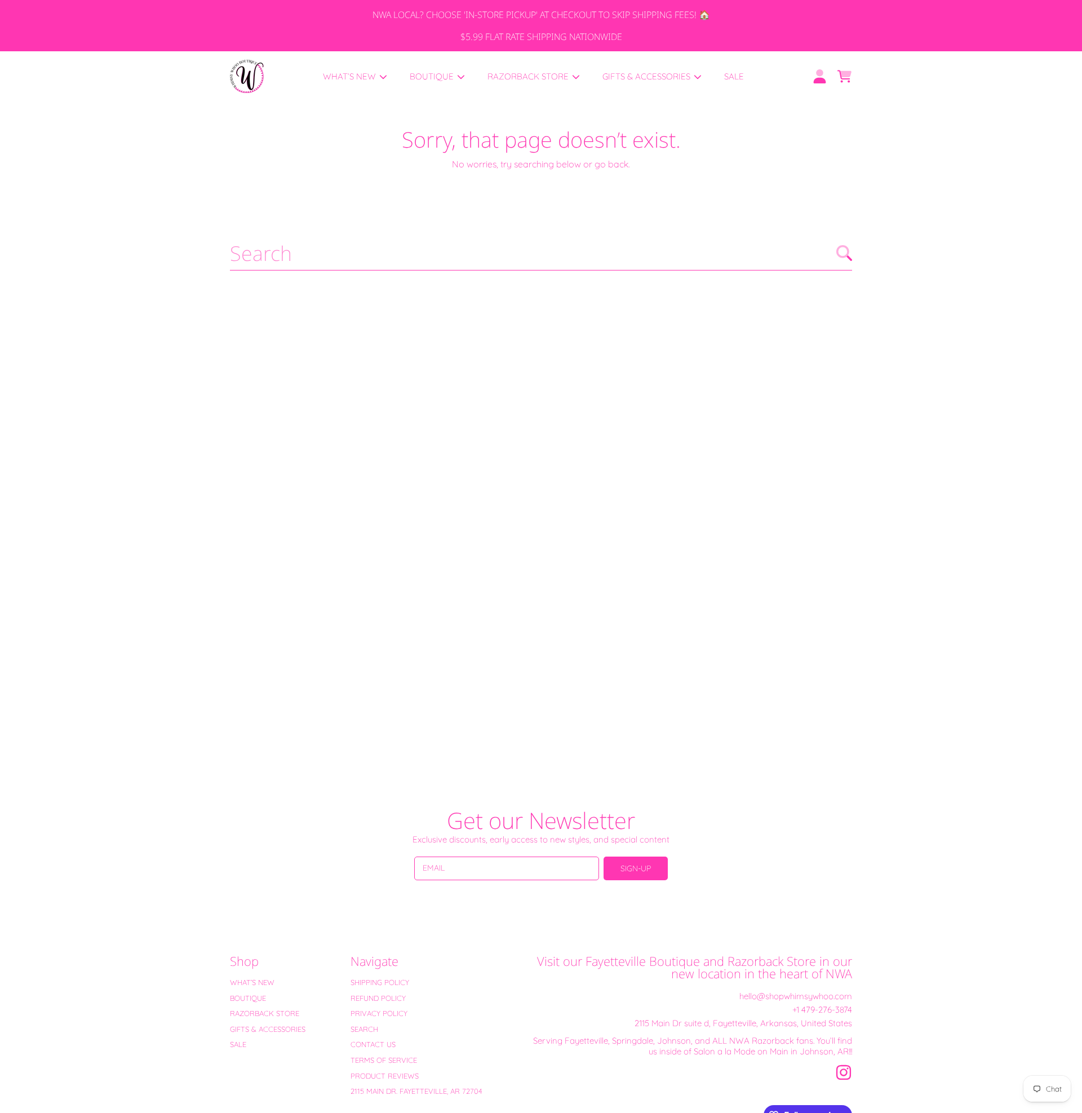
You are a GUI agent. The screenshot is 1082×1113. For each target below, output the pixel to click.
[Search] (844, 253)
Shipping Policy (380, 982)
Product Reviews (385, 1075)
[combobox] (541, 253)
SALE (238, 1044)
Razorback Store (529, 76)
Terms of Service (384, 1060)
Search (364, 1029)
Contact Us (373, 1044)
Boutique (433, 76)
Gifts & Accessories (647, 76)
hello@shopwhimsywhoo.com (795, 996)
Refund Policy (378, 998)
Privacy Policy (379, 1013)
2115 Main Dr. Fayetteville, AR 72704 (416, 1091)
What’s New (350, 76)
